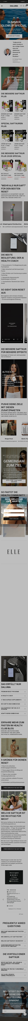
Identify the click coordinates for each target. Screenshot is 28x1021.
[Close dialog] (25, 498)
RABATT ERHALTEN (14, 518)
